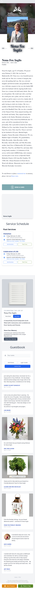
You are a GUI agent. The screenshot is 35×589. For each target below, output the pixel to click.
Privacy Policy (13, 582)
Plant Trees (24, 244)
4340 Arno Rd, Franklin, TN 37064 (16, 241)
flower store (14, 176)
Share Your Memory (10, 339)
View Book (8, 316)
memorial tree (22, 173)
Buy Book (16, 316)
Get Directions (10, 244)
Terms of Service (22, 582)
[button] (17, 428)
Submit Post (17, 366)
